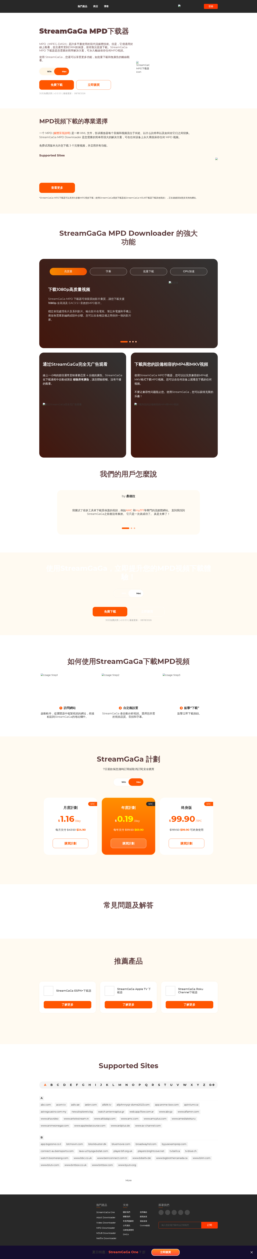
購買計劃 (70, 843)
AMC (129, 510)
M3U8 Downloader (106, 1233)
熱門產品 (82, 6)
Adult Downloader (105, 1218)
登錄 (211, 6)
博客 (106, 6)
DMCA (126, 1234)
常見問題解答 (128, 1221)
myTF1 (140, 510)
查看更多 (57, 187)
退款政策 (143, 1221)
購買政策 (143, 1217)
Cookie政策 (145, 1225)
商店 (95, 6)
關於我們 (126, 1212)
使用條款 (143, 1212)
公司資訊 (126, 1225)
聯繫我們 (126, 1217)
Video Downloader (106, 1223)
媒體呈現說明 (62, 133)
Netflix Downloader (106, 1238)
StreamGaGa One (105, 1212)
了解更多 (67, 1004)
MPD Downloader (105, 1228)
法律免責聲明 (128, 1230)
